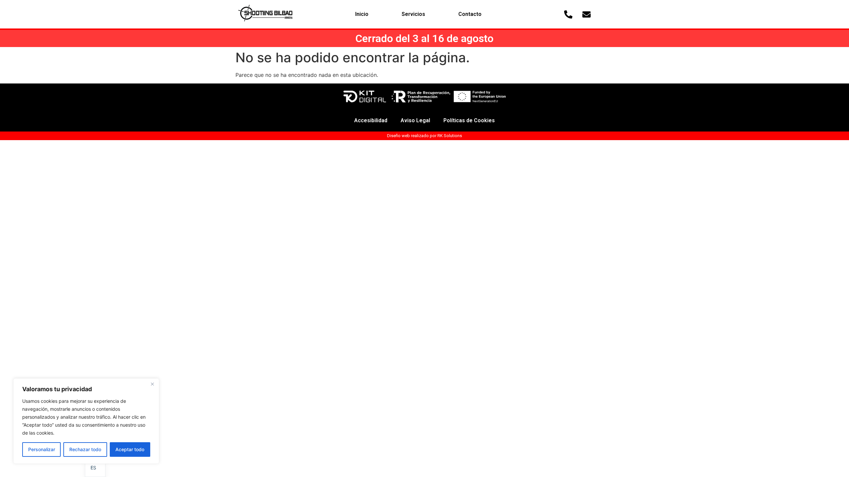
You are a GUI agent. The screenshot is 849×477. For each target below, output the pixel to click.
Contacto (470, 14)
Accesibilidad (370, 120)
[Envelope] (586, 14)
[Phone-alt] (568, 14)
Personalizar (41, 449)
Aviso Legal (415, 120)
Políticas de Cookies (469, 120)
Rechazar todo (85, 449)
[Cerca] (152, 384)
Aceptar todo (129, 449)
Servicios (413, 14)
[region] (86, 421)
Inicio (361, 14)
